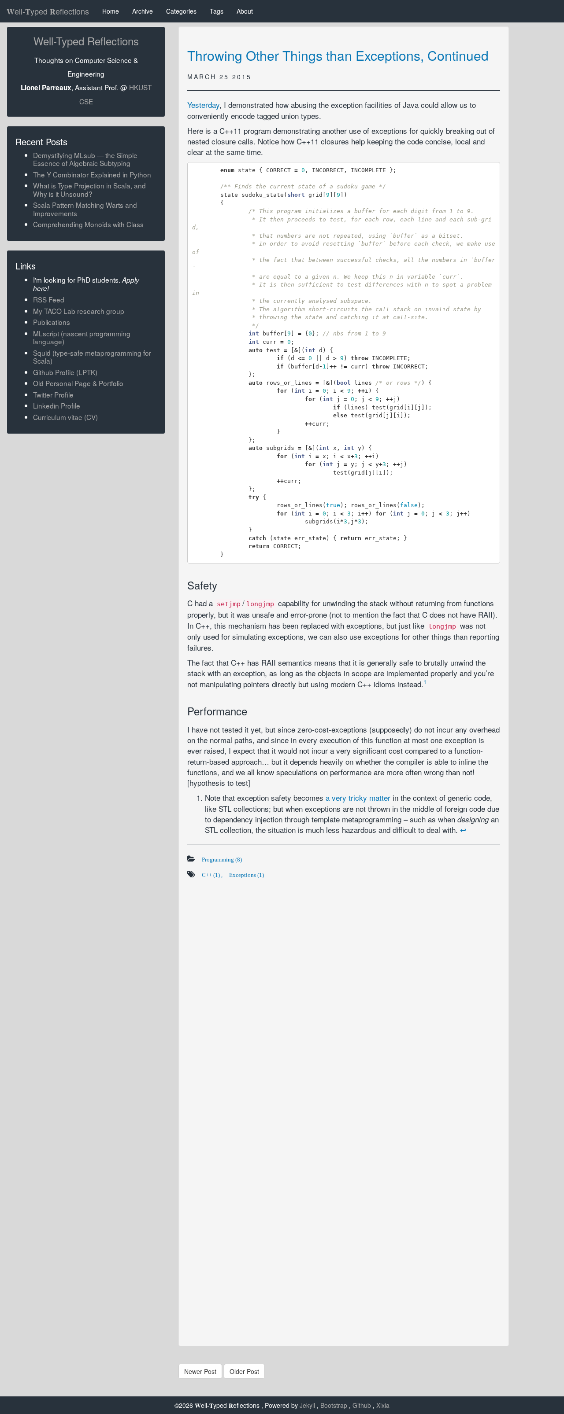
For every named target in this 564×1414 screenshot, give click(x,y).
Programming (222, 859)
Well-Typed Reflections (86, 40)
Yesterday (203, 104)
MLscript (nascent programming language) (81, 337)
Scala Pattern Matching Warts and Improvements (85, 208)
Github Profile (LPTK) (65, 372)
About (245, 11)
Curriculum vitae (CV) (65, 417)
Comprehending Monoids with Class (88, 224)
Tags (216, 11)
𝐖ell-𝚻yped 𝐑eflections (48, 11)
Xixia (383, 1405)
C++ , (212, 875)
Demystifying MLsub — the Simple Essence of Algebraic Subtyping (85, 159)
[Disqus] (343, 994)
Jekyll (308, 1405)
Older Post (244, 1371)
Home (110, 11)
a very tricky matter (358, 797)
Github (362, 1405)
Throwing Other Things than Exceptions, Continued (338, 55)
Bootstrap (334, 1405)
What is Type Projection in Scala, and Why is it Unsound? (89, 189)
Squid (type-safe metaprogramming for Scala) (92, 356)
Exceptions (246, 875)
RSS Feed (48, 299)
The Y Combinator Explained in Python (92, 174)
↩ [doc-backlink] (463, 829)
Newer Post (200, 1371)
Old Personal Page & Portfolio (78, 383)
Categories (181, 11)
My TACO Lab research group (78, 311)
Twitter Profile (53, 394)
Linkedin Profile (56, 405)
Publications (51, 322)
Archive (142, 11)
